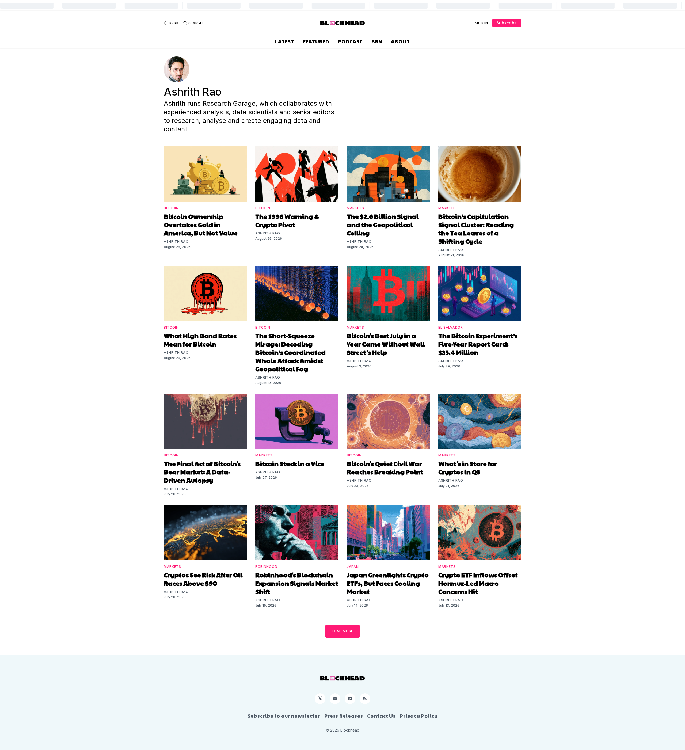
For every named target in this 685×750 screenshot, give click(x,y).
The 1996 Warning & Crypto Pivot (287, 220)
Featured (316, 41)
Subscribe (507, 23)
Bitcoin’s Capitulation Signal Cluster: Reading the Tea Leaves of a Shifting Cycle (476, 229)
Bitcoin (171, 208)
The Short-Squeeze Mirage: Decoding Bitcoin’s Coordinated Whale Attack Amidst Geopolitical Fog (290, 352)
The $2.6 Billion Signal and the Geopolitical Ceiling (382, 224)
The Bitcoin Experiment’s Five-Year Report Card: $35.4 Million (477, 344)
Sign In (481, 23)
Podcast (350, 41)
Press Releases (343, 716)
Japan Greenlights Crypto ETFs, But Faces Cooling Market (388, 583)
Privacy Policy (418, 716)
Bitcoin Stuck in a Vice (289, 463)
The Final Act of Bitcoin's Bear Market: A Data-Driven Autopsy (202, 472)
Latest (284, 41)
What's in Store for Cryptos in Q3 (467, 467)
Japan (353, 567)
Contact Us (381, 716)
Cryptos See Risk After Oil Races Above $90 (203, 579)
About (400, 41)
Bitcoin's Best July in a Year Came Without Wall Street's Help (386, 344)
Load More (342, 631)
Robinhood (266, 567)
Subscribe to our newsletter (284, 716)
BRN (376, 41)
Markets (355, 208)
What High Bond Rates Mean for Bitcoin (200, 339)
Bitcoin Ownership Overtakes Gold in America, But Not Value (201, 224)
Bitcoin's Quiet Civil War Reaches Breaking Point (385, 467)
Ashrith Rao (176, 241)
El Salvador (450, 327)
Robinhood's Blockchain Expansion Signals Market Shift (296, 583)
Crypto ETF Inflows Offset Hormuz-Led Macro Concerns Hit (478, 583)
